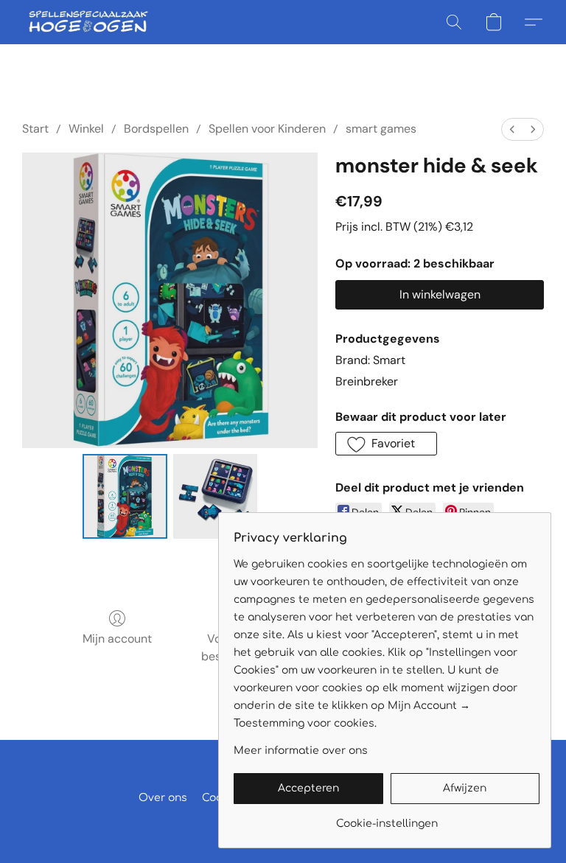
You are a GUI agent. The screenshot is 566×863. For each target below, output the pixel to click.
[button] (88, 22)
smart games (381, 128)
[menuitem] (512, 129)
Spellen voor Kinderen (267, 128)
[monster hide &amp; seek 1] (215, 496)
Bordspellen (156, 128)
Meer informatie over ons (301, 750)
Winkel (86, 128)
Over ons (163, 797)
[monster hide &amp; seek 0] (125, 496)
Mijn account (117, 638)
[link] (386, 818)
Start (35, 128)
